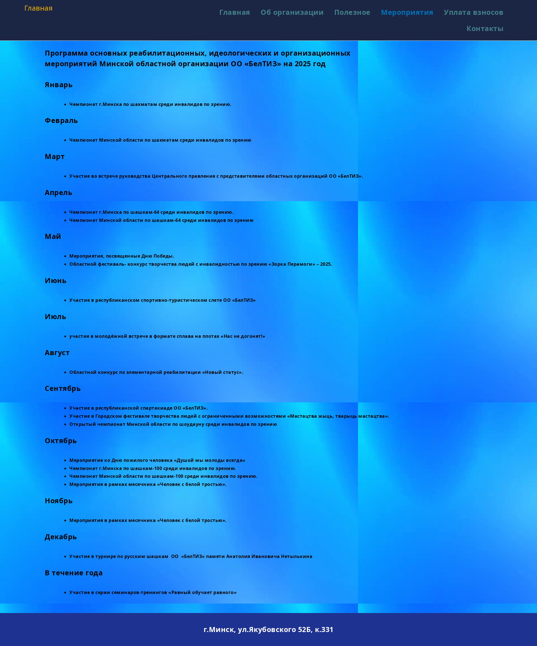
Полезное (352, 12)
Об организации (292, 12)
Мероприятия (407, 12)
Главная (38, 8)
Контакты (485, 28)
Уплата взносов (473, 12)
